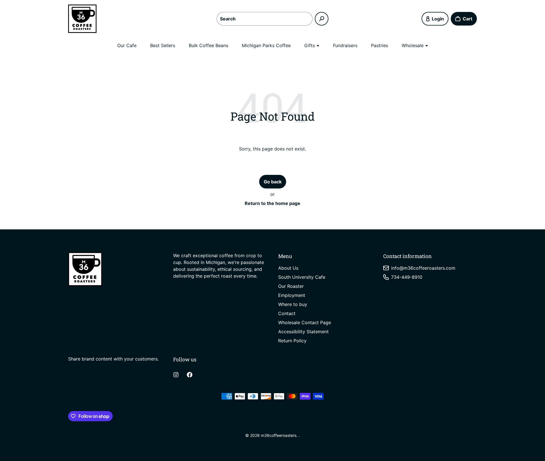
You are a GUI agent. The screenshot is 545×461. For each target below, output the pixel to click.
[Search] (321, 19)
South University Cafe (301, 277)
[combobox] (265, 19)
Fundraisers (345, 45)
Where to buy (292, 304)
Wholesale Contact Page (304, 322)
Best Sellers (162, 45)
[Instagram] (176, 375)
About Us (288, 268)
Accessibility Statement (303, 331)
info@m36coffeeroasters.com (423, 268)
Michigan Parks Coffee (266, 45)
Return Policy (292, 340)
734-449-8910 (406, 277)
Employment (291, 295)
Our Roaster (291, 286)
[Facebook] (189, 375)
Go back (273, 182)
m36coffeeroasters (278, 435)
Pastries (379, 45)
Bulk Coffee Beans (208, 45)
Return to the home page (272, 203)
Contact (286, 313)
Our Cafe (127, 45)
